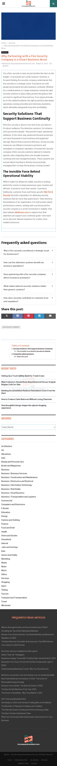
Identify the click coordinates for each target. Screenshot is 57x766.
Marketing (5, 559)
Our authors (34, 760)
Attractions (6, 454)
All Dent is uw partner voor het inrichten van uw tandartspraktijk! (27, 675)
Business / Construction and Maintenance (19, 477)
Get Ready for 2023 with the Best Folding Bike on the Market (26, 703)
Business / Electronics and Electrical (17, 481)
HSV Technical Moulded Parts (13, 699)
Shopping (5, 582)
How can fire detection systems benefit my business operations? (28, 264)
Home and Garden (9, 536)
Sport (3, 586)
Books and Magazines (11, 466)
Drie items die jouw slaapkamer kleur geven (19, 651)
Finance (4, 524)
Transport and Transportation (14, 598)
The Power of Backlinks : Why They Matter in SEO (21, 693)
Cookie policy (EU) (20, 760)
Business (5, 470)
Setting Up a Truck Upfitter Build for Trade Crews (22, 376)
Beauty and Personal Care (12, 462)
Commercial (6, 501)
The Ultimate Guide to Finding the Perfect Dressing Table (25, 710)
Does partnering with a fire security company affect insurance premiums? (28, 276)
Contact (34, 763)
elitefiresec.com (22, 212)
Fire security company (11, 327)
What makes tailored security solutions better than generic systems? (28, 288)
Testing (4, 590)
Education (5, 512)
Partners (44, 760)
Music (4, 570)
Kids (3, 551)
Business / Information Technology (16, 485)
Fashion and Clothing (10, 520)
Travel (4, 601)
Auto (3, 458)
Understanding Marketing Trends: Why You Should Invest (25, 669)
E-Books (5, 508)
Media (4, 563)
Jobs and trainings (9, 547)
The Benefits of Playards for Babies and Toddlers (21, 706)
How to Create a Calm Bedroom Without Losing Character (26, 399)
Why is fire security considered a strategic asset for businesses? (28, 252)
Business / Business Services (14, 473)
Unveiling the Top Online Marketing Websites (19, 631)
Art (2, 450)
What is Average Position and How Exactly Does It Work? (24, 627)
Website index (23, 763)
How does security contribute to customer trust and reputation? (28, 300)
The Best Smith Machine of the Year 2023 (18, 689)
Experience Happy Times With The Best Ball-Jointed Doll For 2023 (28, 658)
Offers (4, 574)
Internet (4, 543)
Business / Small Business (12, 493)
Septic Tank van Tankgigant (12, 655)
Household (6, 539)
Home (9, 760)
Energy (4, 516)
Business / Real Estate (10, 489)
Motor (4, 566)
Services (5, 52)
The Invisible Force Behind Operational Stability (34, 351)
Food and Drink (8, 528)
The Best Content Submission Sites (16, 713)
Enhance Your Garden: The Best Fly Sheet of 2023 (22, 686)
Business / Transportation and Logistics (18, 497)
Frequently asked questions (23, 354)
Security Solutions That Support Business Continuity (33, 349)
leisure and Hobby (9, 555)
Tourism (5, 594)
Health (4, 532)
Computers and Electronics (13, 504)
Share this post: (22, 357)
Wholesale (5, 605)
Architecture (6, 446)
